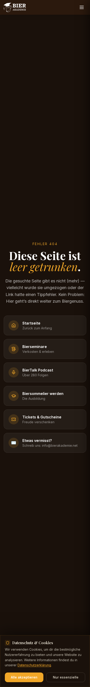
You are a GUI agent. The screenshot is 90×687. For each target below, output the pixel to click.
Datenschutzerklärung (34, 665)
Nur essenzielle (65, 677)
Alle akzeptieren (24, 677)
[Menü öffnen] (81, 7)
